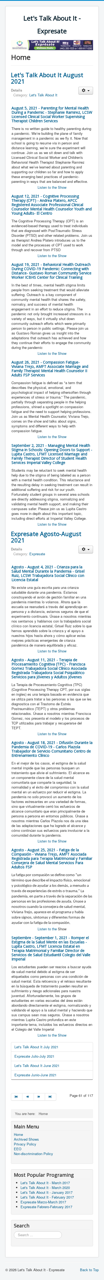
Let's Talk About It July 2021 (36, 1046)
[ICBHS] (52, 44)
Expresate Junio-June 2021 (35, 1074)
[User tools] (85, 90)
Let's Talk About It (43, 94)
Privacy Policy (25, 1144)
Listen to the (48, 928)
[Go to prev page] (28, 1097)
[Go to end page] (50, 1097)
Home (18, 1134)
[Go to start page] (16, 1097)
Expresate (37, 553)
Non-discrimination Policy (33, 1153)
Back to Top (89, 1269)
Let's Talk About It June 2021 (36, 1065)
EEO (17, 1149)
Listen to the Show (52, 187)
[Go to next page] (39, 1097)
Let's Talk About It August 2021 (47, 78)
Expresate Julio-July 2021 (34, 1056)
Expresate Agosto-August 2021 (46, 537)
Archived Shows (26, 1139)
